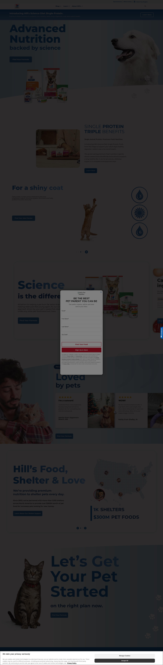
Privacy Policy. (72, 663)
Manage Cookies (124, 656)
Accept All (124, 660)
